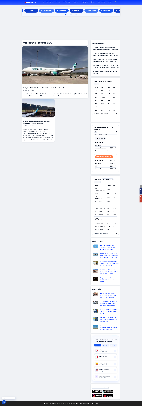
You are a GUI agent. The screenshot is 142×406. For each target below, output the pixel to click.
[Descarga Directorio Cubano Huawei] (108, 397)
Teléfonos (50, 2)
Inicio (43, 2)
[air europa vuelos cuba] (96, 254)
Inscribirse (98, 345)
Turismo (85, 2)
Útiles (93, 2)
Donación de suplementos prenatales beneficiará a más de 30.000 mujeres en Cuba (105, 48)
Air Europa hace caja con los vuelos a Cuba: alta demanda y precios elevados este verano (109, 255)
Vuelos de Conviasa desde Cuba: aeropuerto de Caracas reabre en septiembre (108, 327)
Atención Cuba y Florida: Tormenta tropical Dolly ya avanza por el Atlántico (107, 247)
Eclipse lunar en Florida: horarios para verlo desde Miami (107, 279)
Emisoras (101, 2)
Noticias (57, 2)
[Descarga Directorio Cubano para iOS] (97, 392)
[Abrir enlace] (96, 246)
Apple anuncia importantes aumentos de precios (105, 72)
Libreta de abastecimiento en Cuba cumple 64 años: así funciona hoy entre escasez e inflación (105, 54)
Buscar (116, 2)
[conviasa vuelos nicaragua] (96, 327)
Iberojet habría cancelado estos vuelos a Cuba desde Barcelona (44, 88)
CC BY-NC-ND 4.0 (92, 403)
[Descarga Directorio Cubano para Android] (108, 392)
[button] (141, 191)
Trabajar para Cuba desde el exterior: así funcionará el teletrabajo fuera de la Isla (108, 303)
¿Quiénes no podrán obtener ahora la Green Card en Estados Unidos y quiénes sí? (109, 263)
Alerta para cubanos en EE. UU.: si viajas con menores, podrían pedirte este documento (109, 271)
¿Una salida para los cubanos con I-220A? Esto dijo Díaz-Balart (108, 311)
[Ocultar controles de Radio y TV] (141, 186)
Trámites (66, 2)
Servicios (76, 2)
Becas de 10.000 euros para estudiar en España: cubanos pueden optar (108, 319)
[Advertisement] (71, 28)
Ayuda (110, 2)
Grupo (114, 345)
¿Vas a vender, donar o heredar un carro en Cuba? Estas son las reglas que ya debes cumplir (105, 60)
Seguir (106, 345)
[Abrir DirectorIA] (4, 402)
